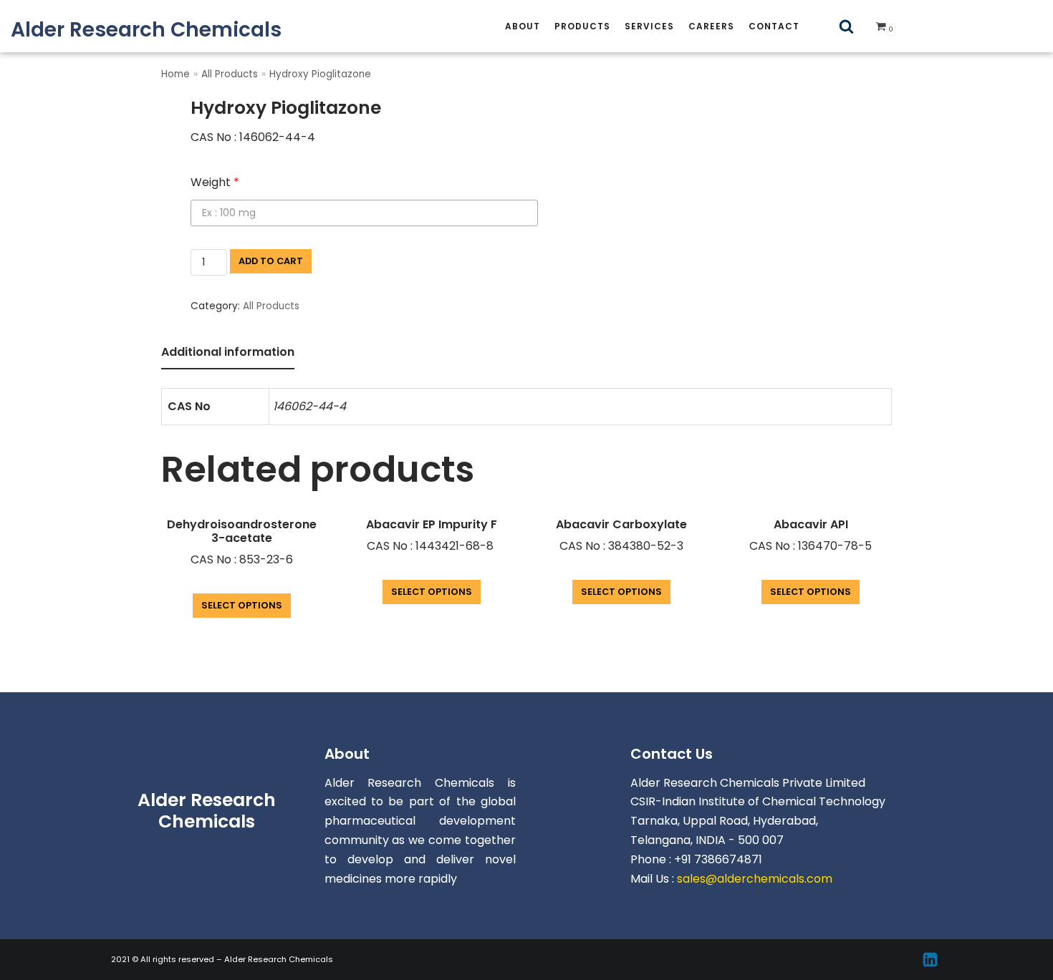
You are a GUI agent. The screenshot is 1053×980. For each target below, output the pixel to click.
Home (175, 74)
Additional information (227, 352)
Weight (215, 182)
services (649, 26)
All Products (229, 74)
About (522, 26)
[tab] (227, 353)
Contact (774, 26)
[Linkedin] (930, 959)
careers (711, 26)
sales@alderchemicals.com (754, 878)
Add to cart (271, 261)
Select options (241, 605)
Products (582, 26)
